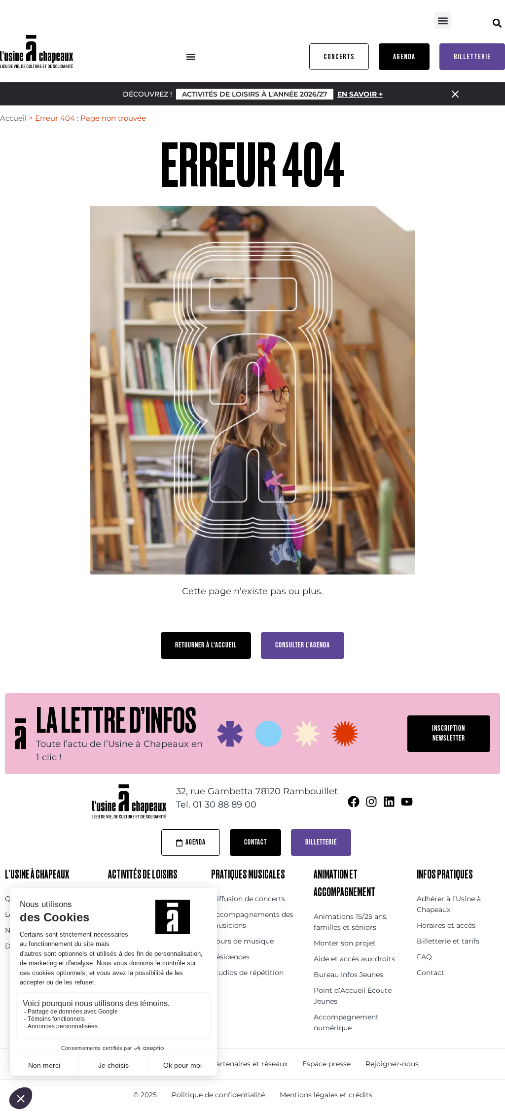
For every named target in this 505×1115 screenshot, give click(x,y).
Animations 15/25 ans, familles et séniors (351, 922)
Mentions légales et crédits (326, 1094)
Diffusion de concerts (248, 898)
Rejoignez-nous (392, 1063)
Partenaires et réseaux (249, 1063)
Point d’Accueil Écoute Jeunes (353, 996)
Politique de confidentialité (218, 1094)
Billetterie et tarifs (448, 941)
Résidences (230, 956)
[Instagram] (371, 802)
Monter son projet (345, 943)
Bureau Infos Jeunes (348, 974)
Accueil (13, 118)
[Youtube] (407, 802)
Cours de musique (242, 941)
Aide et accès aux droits (354, 958)
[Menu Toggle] (191, 57)
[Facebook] (354, 802)
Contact (430, 972)
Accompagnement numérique (346, 1022)
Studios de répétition (247, 972)
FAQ (424, 956)
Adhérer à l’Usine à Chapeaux (449, 904)
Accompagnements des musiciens (252, 920)
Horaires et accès (446, 925)
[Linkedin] (389, 802)
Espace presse (326, 1063)
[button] (442, 20)
